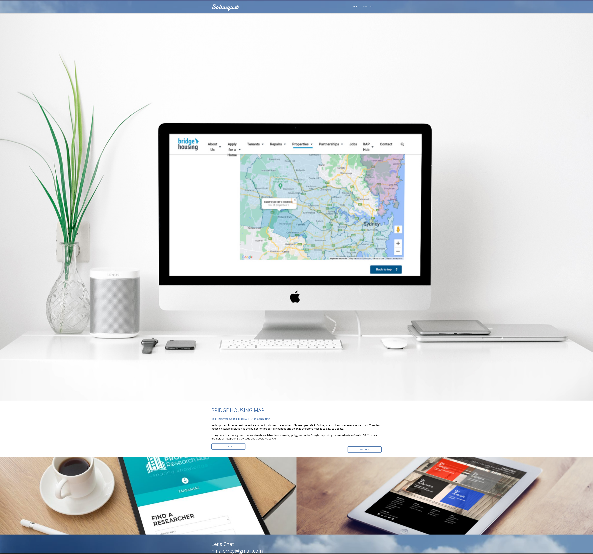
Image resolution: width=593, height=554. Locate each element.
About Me (368, 6)
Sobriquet (224, 7)
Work (356, 6)
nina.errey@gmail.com (237, 550)
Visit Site (364, 449)
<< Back (228, 446)
